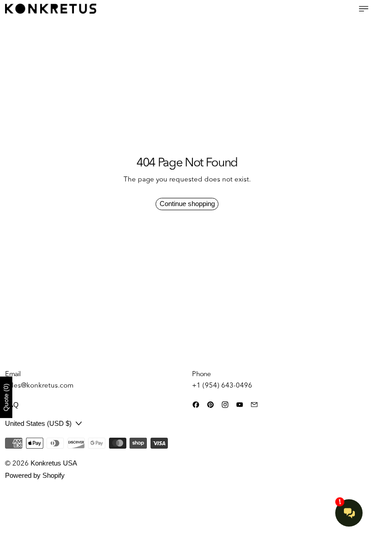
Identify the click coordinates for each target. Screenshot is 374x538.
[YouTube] (240, 405)
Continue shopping (187, 203)
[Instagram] (225, 405)
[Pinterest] (210, 405)
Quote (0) (6, 397)
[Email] (254, 405)
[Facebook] (196, 405)
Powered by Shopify (35, 475)
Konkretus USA (54, 463)
